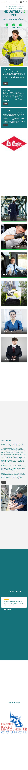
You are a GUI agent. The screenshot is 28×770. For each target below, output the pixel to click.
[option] (14, 38)
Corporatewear (9, 359)
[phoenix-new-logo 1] (5, 2)
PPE (4, 218)
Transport (7, 274)
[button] (20, 2)
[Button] (26, 2)
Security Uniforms (10, 303)
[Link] (17, 2)
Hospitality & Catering (11, 246)
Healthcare (7, 331)
